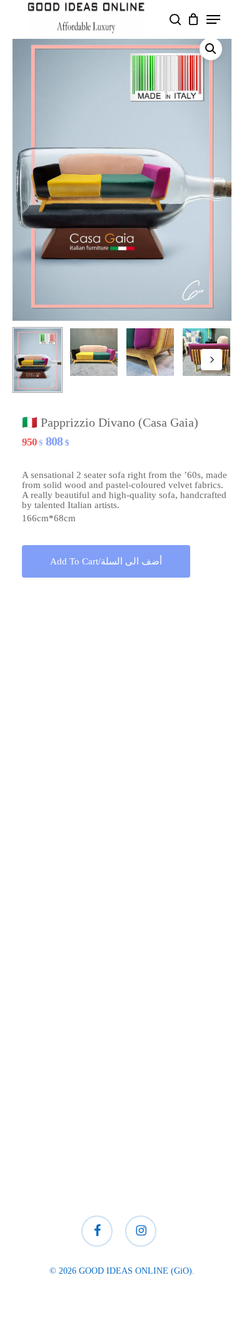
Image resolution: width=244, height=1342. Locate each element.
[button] (213, 19)
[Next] (211, 359)
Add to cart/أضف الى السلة (106, 561)
